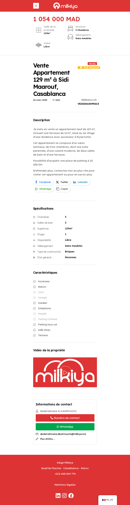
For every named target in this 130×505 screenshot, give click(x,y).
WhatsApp (66, 426)
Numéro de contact (66, 418)
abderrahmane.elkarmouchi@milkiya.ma (63, 434)
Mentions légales (65, 484)
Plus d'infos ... (47, 438)
